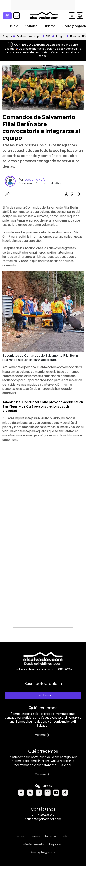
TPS (48, 36)
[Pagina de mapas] (72, 15)
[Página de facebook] (21, 794)
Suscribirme (43, 695)
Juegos (60, 36)
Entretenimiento (33, 844)
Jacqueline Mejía (34, 179)
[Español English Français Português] (80, 15)
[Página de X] (30, 794)
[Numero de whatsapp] (47, 794)
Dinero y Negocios (42, 852)
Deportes (56, 844)
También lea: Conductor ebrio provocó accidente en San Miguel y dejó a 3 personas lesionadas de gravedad (42, 406)
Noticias (30, 26)
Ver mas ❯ (42, 734)
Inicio (14, 26)
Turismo (49, 26)
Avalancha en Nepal (29, 36)
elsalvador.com (68, 48)
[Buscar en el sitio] (16, 15)
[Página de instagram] (38, 794)
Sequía (7, 36)
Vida (65, 836)
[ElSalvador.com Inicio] (44, 15)
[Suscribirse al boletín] (7, 15)
